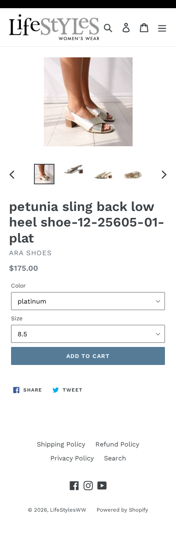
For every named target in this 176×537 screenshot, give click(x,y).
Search (115, 458)
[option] (44, 174)
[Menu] (162, 27)
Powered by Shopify (122, 510)
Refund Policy (117, 444)
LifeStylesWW (68, 510)
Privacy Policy (72, 458)
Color (18, 285)
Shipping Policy (61, 444)
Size (17, 318)
